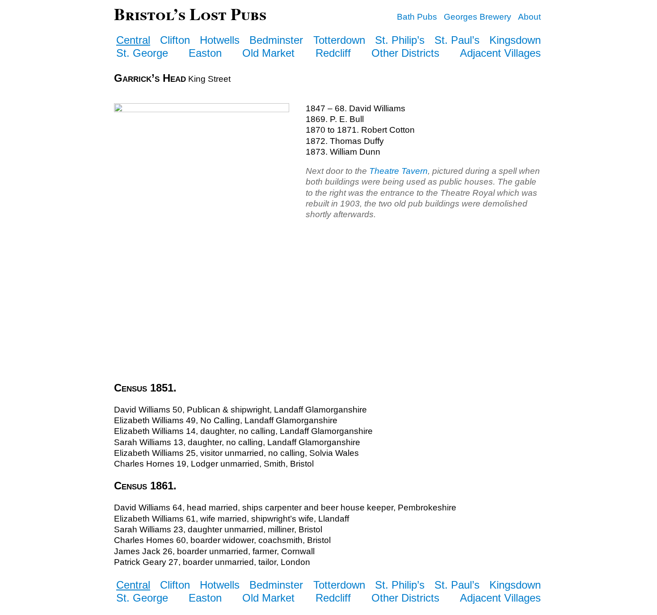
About (529, 16)
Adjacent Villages (500, 53)
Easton (205, 53)
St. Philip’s (400, 40)
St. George (142, 53)
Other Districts (405, 53)
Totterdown (339, 40)
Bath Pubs (417, 16)
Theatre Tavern (398, 171)
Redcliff (333, 53)
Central (133, 40)
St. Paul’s (457, 40)
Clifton (175, 40)
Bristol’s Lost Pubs (190, 13)
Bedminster (276, 40)
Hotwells (220, 40)
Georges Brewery (477, 16)
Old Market (268, 53)
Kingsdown (515, 40)
